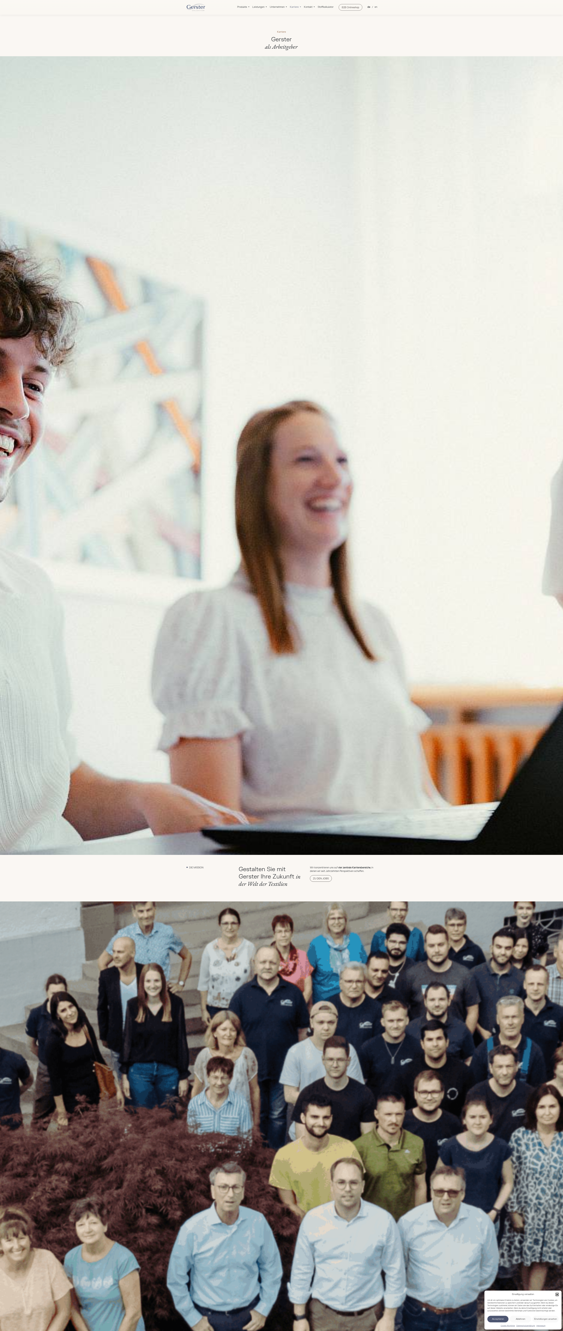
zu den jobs (321, 878)
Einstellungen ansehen (545, 1319)
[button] (557, 1294)
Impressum (540, 1326)
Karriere (294, 7)
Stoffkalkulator (326, 7)
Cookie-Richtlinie (508, 1326)
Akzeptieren (498, 1319)
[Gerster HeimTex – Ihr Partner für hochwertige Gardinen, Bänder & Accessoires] (195, 7)
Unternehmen (277, 7)
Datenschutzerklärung (525, 1326)
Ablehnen (520, 1319)
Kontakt (308, 7)
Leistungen (258, 7)
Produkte (242, 7)
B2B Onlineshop (350, 7)
